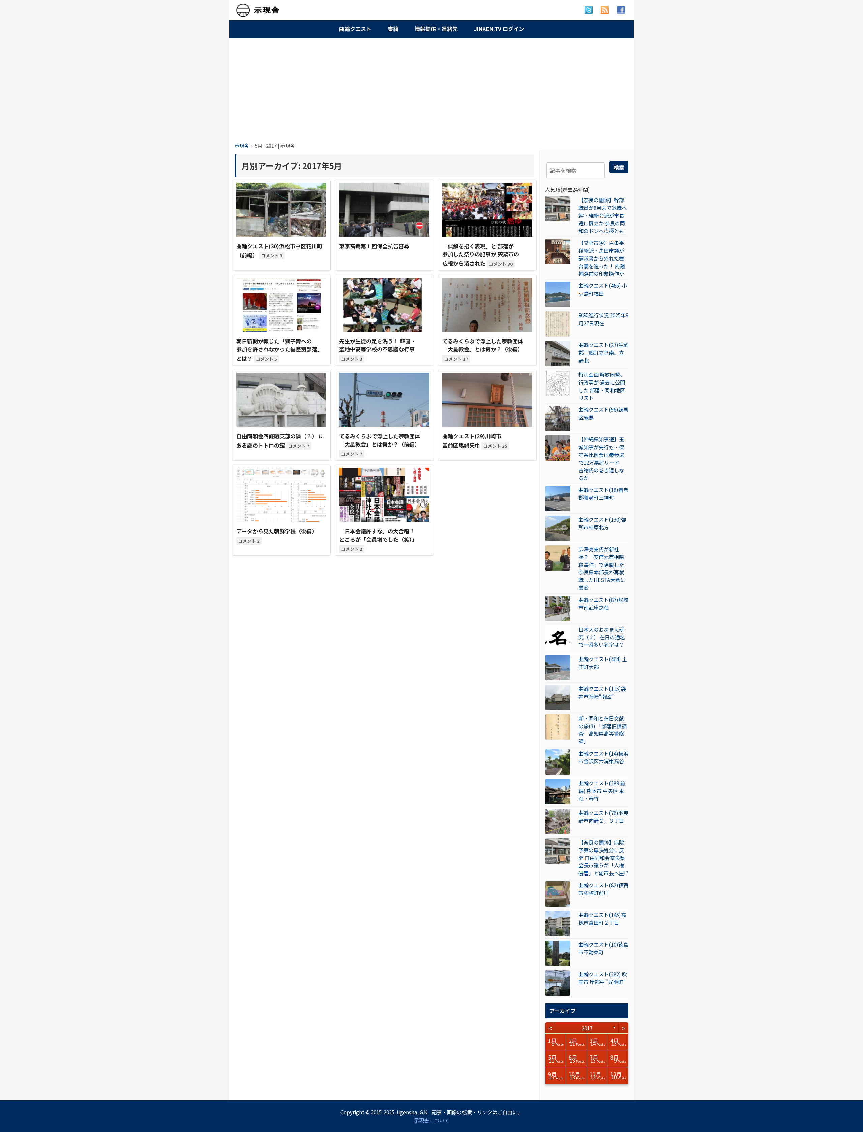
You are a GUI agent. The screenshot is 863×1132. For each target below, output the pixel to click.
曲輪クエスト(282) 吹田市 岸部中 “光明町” (602, 977)
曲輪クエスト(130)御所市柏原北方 (602, 523)
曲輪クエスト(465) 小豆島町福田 (602, 289)
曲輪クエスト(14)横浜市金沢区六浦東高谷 (603, 757)
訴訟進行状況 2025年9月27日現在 (603, 319)
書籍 (393, 29)
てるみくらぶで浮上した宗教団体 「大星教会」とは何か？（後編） (482, 345)
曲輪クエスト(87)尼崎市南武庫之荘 (603, 603)
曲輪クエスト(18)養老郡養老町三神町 (603, 493)
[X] (588, 10)
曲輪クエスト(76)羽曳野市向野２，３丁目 (603, 816)
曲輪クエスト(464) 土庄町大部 (602, 662)
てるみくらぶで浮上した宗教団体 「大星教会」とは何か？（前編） (379, 440)
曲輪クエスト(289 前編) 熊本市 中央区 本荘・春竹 (601, 790)
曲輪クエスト (355, 29)
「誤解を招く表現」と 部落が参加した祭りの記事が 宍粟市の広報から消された (480, 254)
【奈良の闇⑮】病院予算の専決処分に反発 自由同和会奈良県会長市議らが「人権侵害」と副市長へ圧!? (603, 857)
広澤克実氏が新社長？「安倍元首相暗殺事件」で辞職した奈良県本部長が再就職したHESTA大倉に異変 (601, 568)
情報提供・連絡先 (436, 29)
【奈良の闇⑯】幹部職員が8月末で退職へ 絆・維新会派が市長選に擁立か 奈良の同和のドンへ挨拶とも (602, 215)
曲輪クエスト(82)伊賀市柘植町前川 (603, 888)
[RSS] (604, 10)
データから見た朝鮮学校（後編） (276, 531)
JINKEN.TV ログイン (499, 29)
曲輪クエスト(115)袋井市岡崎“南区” (602, 692)
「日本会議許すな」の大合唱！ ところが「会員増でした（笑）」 (378, 535)
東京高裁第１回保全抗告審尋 (374, 246)
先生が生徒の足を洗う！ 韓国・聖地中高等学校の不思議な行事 (377, 345)
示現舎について (431, 1120)
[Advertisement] (431, 88)
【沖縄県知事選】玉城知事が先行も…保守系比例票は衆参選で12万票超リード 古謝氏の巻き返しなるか (601, 458)
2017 (587, 1028)
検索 (619, 167)
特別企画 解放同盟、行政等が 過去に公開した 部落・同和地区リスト (601, 386)
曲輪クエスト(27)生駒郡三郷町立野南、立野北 (603, 352)
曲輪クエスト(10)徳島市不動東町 (603, 948)
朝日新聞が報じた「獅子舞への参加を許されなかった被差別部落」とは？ (279, 349)
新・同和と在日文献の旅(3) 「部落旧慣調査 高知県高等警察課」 (602, 729)
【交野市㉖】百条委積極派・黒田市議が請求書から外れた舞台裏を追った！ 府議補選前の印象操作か (601, 258)
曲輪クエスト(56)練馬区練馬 (603, 413)
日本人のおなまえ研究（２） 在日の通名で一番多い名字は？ (601, 636)
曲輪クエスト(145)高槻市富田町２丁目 (602, 918)
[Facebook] (621, 10)
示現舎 (242, 145)
